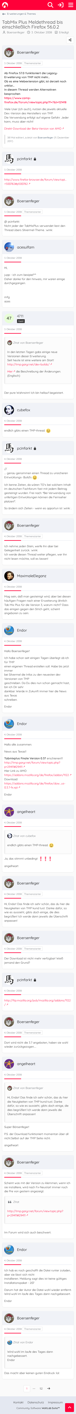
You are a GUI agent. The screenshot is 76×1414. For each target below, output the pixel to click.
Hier (10, 371)
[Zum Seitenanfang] (69, 1407)
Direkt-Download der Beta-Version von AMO (32, 128)
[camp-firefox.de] (5, 5)
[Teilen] (70, 40)
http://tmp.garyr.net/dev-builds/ (28, 364)
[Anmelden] (61, 5)
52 (41, 1388)
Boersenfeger (16, 32)
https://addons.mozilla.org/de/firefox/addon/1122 (36, 775)
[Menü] (71, 5)
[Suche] (50, 5)
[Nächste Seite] (48, 1388)
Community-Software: (38, 1408)
